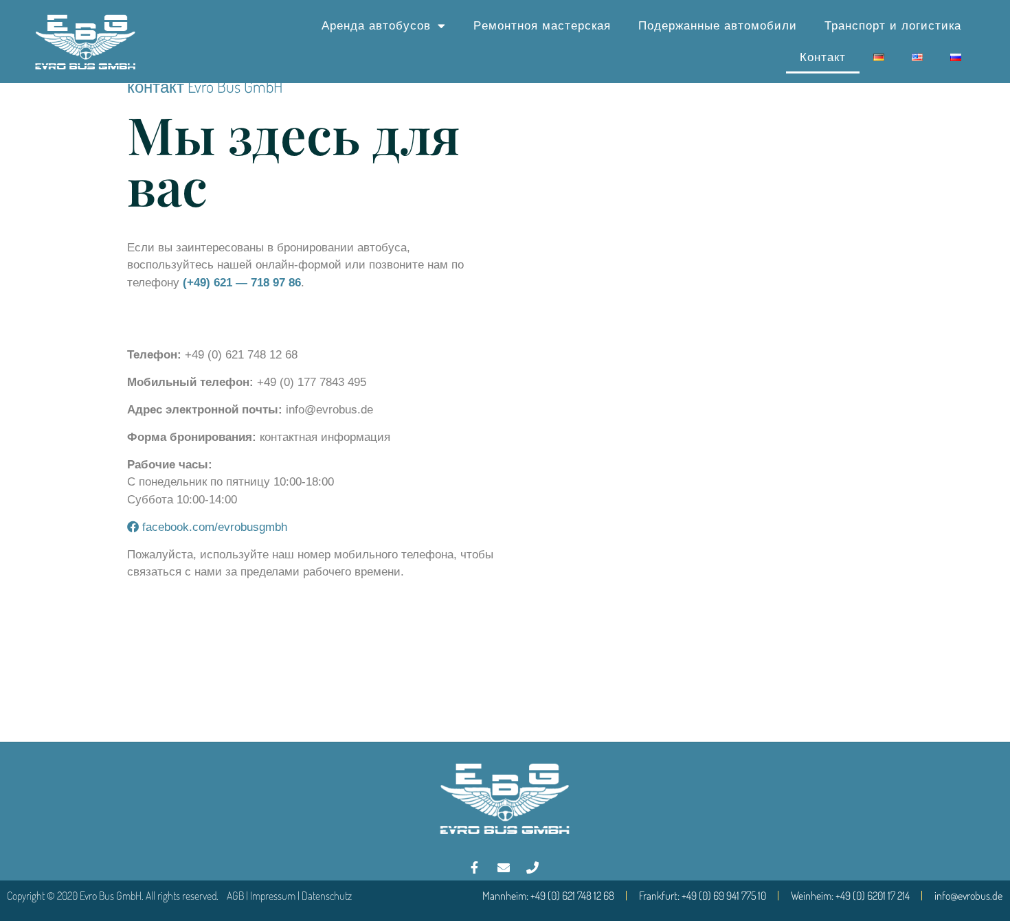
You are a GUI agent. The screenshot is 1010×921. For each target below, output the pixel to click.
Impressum (272, 895)
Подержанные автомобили (717, 25)
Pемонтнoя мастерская (542, 25)
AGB (235, 895)
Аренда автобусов (376, 25)
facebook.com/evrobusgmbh (213, 527)
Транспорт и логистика (892, 25)
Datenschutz (327, 895)
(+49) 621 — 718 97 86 (242, 282)
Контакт (823, 57)
